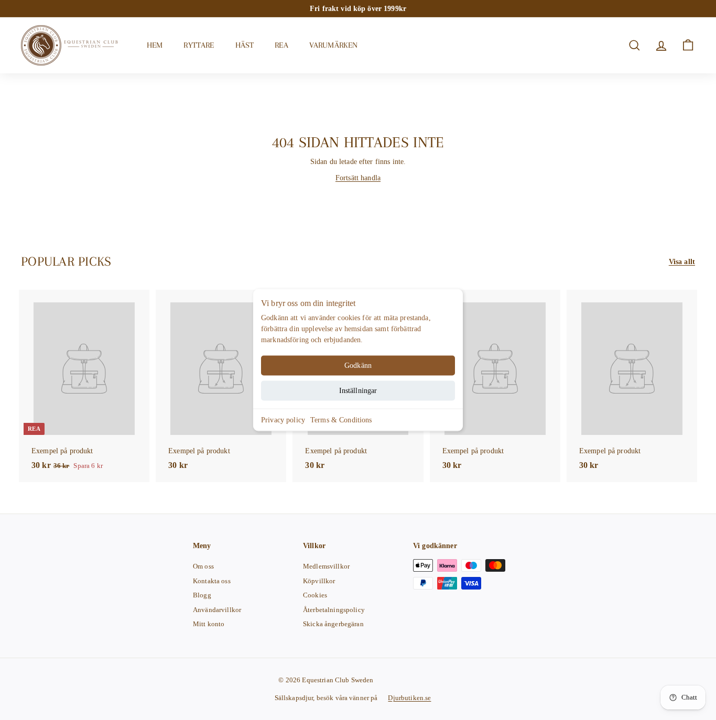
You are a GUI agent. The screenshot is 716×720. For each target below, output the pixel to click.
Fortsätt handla (358, 178)
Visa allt (682, 262)
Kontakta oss (212, 581)
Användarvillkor (217, 610)
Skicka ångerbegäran (333, 624)
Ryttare (198, 45)
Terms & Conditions (341, 420)
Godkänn (358, 365)
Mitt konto (208, 624)
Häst (244, 45)
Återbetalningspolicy (334, 610)
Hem (154, 45)
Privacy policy (283, 420)
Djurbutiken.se (409, 698)
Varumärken (333, 45)
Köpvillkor (319, 581)
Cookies (315, 595)
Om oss (203, 566)
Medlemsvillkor (326, 566)
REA (281, 45)
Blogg (202, 595)
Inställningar (358, 391)
